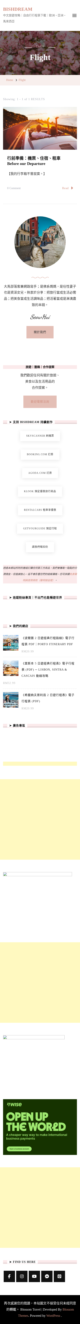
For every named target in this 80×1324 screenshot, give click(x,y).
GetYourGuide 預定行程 (40, 528)
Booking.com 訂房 (40, 454)
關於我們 (40, 332)
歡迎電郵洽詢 (40, 401)
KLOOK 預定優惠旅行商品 (40, 491)
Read (65, 188)
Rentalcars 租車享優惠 (40, 510)
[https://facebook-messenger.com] (47, 1276)
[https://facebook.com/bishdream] (9, 1276)
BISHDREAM (17, 9)
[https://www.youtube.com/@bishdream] (34, 1276)
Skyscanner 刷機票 (40, 435)
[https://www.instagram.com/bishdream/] (21, 1276)
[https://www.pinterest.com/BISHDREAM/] (59, 1276)
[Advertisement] (40, 819)
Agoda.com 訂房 (40, 473)
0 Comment (14, 188)
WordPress (53, 1315)
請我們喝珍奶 (40, 546)
